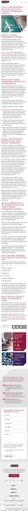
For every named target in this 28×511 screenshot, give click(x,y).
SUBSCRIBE (17, 348)
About (13, 485)
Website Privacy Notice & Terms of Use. (13, 447)
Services (13, 489)
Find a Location (14, 496)
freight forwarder (6, 52)
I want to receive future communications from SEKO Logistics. (15, 450)
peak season (15, 187)
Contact (13, 492)
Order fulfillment (6, 275)
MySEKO (21, 505)
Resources (18, 363)
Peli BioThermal (22, 306)
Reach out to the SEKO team (14, 317)
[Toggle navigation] (25, 2)
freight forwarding (9, 109)
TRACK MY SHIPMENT (11, 505)
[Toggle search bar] (21, 2)
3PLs (15, 145)
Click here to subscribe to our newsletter (14, 500)
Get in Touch (14, 475)
